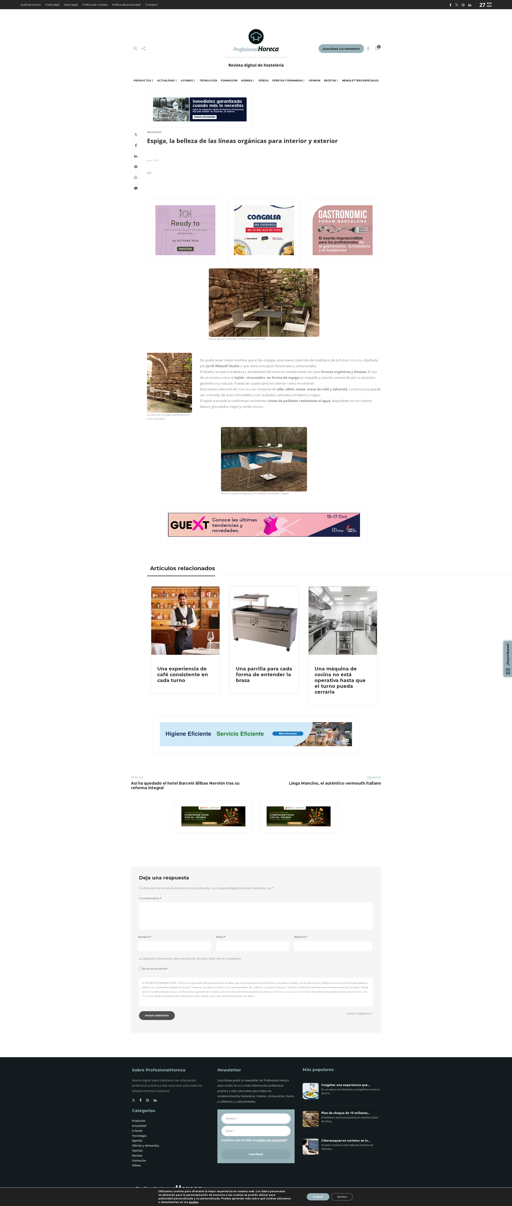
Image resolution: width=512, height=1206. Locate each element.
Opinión (314, 80)
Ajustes (342, 1197)
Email (220, 937)
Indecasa (355, 360)
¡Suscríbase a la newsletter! (341, 49)
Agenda (246, 80)
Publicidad (52, 4)
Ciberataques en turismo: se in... (345, 1141)
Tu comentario (150, 898)
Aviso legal (71, 4)
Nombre (144, 937)
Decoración (154, 132)
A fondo (187, 80)
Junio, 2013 (152, 160)
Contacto (151, 4)
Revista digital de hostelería (256, 65)
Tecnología (208, 80)
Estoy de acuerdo (155, 968)
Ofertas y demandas (287, 80)
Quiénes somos (30, 4)
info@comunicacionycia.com (288, 991)
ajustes (193, 1202)
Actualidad (166, 80)
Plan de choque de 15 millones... (345, 1113)
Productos (142, 80)
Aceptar (318, 1197)
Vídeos (263, 80)
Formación (229, 80)
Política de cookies (95, 4)
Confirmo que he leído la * (254, 1140)
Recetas (330, 80)
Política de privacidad (126, 4)
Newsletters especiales (360, 80)
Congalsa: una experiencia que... (345, 1085)
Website (300, 937)
